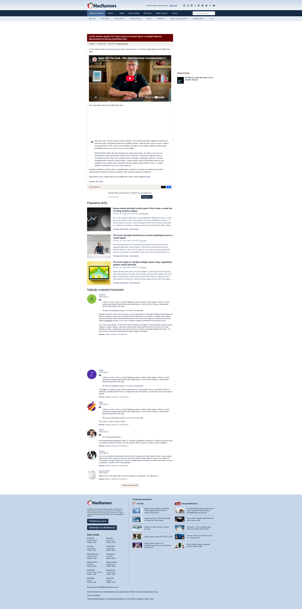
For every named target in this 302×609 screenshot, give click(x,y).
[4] (91, 303)
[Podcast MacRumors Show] (184, 5)
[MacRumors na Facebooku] (192, 5)
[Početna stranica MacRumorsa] (102, 5)
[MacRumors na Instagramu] (188, 5)
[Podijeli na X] (163, 187)
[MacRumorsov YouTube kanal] (202, 5)
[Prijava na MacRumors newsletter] (214, 5)
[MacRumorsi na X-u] (195, 5)
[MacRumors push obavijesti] (206, 5)
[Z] (91, 378)
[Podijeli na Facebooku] (168, 187)
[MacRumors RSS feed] (210, 5)
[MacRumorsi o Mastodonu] (199, 5)
